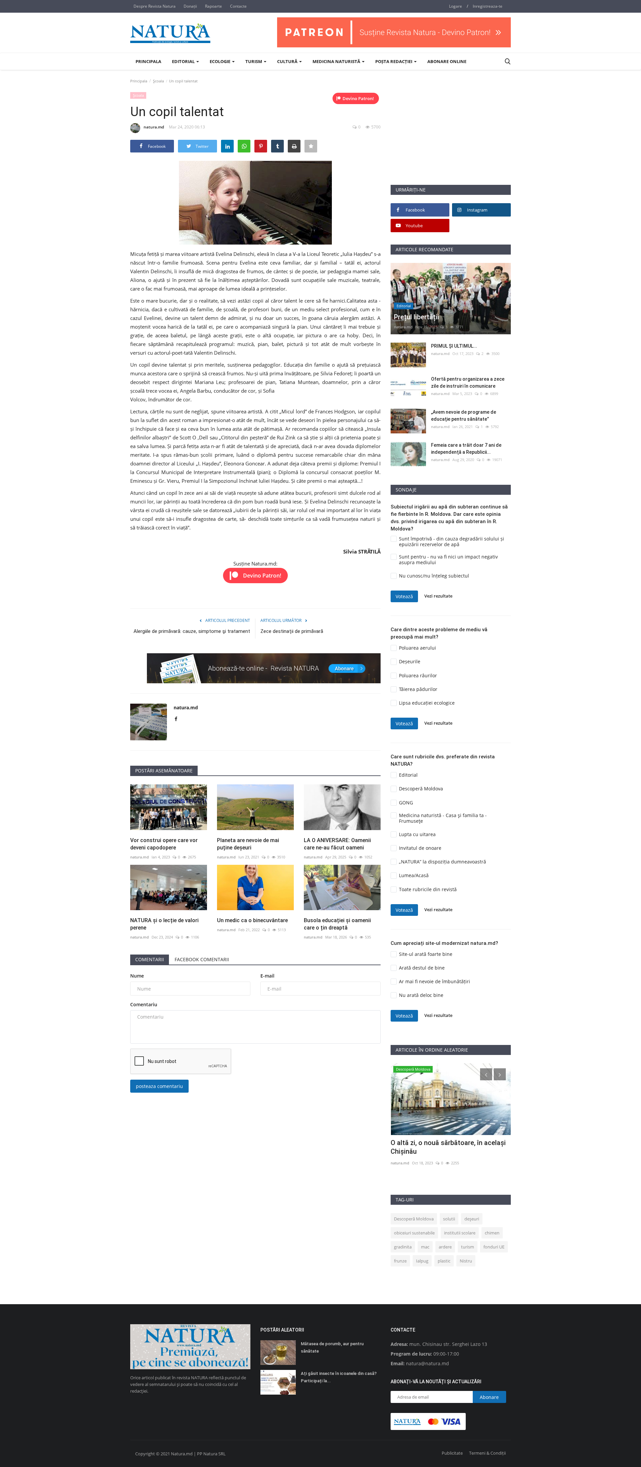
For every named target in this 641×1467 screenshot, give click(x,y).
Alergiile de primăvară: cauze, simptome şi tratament (192, 631)
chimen (492, 1233)
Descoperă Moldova (414, 1219)
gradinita (403, 1247)
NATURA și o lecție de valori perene (164, 924)
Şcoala (158, 80)
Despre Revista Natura (155, 6)
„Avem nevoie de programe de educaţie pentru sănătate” (463, 415)
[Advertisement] (451, 138)
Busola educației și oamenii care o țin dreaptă (337, 924)
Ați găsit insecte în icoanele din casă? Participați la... (339, 1377)
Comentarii (149, 959)
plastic (444, 1261)
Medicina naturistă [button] (336, 61)
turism (467, 1247)
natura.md (154, 127)
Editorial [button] (184, 61)
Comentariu (143, 1004)
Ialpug (422, 1261)
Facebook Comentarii (202, 959)
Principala (148, 61)
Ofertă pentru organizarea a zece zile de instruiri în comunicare (467, 382)
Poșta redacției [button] (394, 61)
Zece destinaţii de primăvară (291, 631)
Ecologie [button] (220, 61)
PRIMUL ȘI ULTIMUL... (454, 346)
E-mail (267, 976)
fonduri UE (493, 1247)
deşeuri (471, 1219)
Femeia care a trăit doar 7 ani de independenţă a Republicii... (466, 448)
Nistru (466, 1261)
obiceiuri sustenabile (414, 1233)
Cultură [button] (287, 61)
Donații (190, 6)
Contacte (238, 6)
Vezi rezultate (438, 596)
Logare (455, 6)
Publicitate (452, 1453)
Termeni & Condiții (487, 1453)
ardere (445, 1247)
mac (425, 1247)
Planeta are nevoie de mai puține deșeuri (248, 844)
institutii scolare (459, 1233)
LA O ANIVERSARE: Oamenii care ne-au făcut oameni (337, 844)
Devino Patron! (358, 98)
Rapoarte (213, 6)
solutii (449, 1219)
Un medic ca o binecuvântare (252, 920)
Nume (137, 976)
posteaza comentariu (159, 1086)
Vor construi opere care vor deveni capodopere (164, 844)
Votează (404, 596)
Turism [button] (254, 61)
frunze (400, 1261)
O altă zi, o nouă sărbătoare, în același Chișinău (448, 1147)
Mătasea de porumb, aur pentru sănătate (332, 1347)
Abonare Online (446, 61)
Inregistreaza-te (487, 6)
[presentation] (486, 1074)
